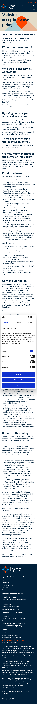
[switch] (32, 356)
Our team (5, 583)
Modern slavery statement (11, 638)
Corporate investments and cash (13, 621)
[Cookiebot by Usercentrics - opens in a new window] (27, 317)
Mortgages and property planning (14, 599)
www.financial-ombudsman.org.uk (13, 686)
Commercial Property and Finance (14, 623)
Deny (18, 385)
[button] (34, 9)
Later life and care (8, 604)
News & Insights (7, 585)
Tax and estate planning (10, 609)
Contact (5, 590)
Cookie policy (7, 633)
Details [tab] (18, 322)
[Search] (34, 5)
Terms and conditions (9, 642)
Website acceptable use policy (13, 640)
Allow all (18, 374)
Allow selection (18, 380)
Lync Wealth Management (13, 577)
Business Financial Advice (13, 612)
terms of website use (14, 145)
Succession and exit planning (12, 626)
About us (5, 580)
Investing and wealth (9, 597)
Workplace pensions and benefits (14, 618)
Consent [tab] (6, 322)
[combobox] (27, 5)
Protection (6, 602)
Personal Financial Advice (12, 593)
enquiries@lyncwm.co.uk (12, 107)
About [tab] (30, 322)
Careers (5, 588)
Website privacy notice (10, 635)
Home (4, 34)
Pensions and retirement (10, 607)
